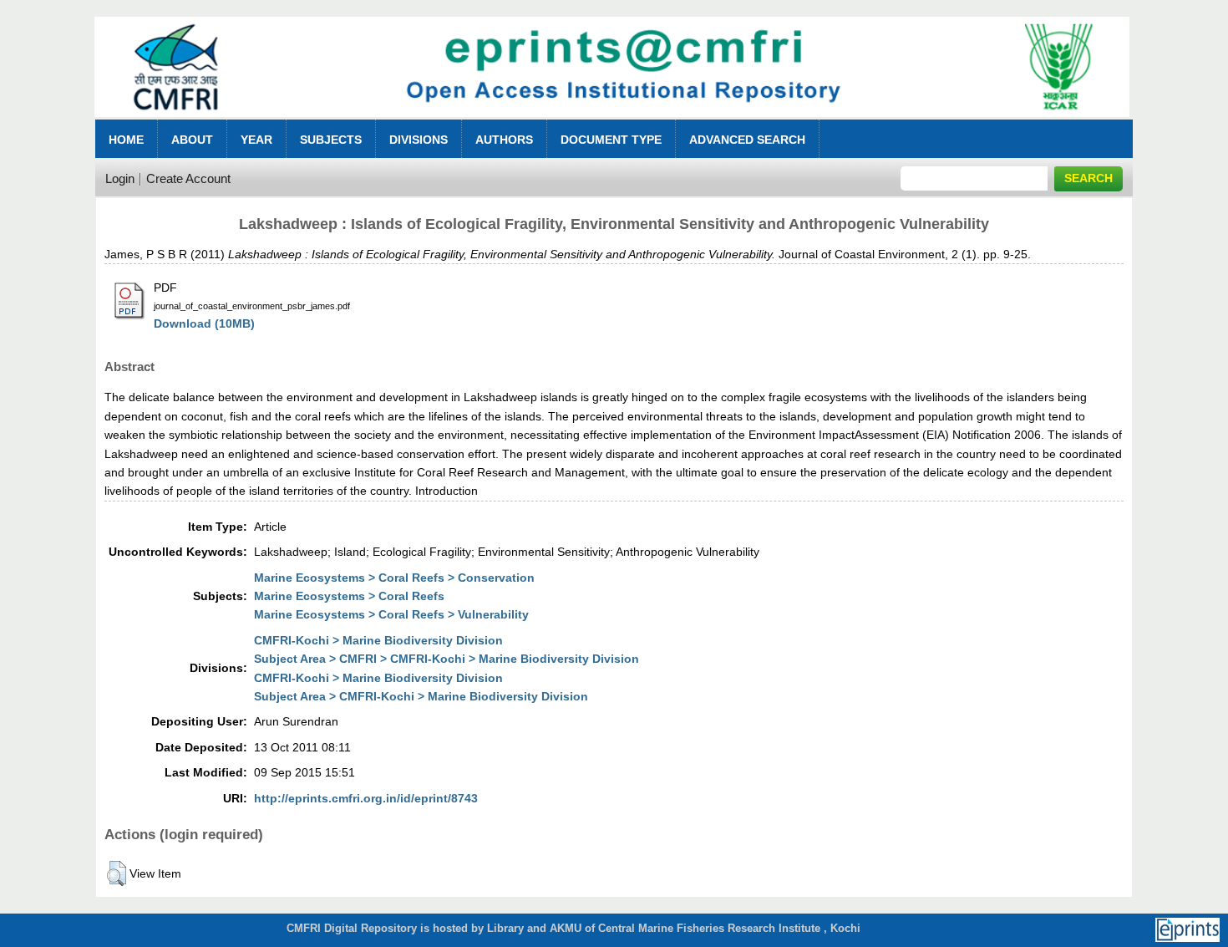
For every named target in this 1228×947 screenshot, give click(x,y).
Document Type (611, 139)
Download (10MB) (204, 323)
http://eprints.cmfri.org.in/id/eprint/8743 (366, 798)
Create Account (188, 178)
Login (119, 178)
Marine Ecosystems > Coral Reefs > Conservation (394, 577)
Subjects (331, 139)
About (192, 139)
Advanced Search (747, 139)
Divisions (418, 139)
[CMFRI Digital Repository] (612, 121)
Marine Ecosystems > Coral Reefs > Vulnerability (391, 614)
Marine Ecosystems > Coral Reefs (349, 596)
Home (126, 139)
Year (256, 139)
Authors (504, 139)
